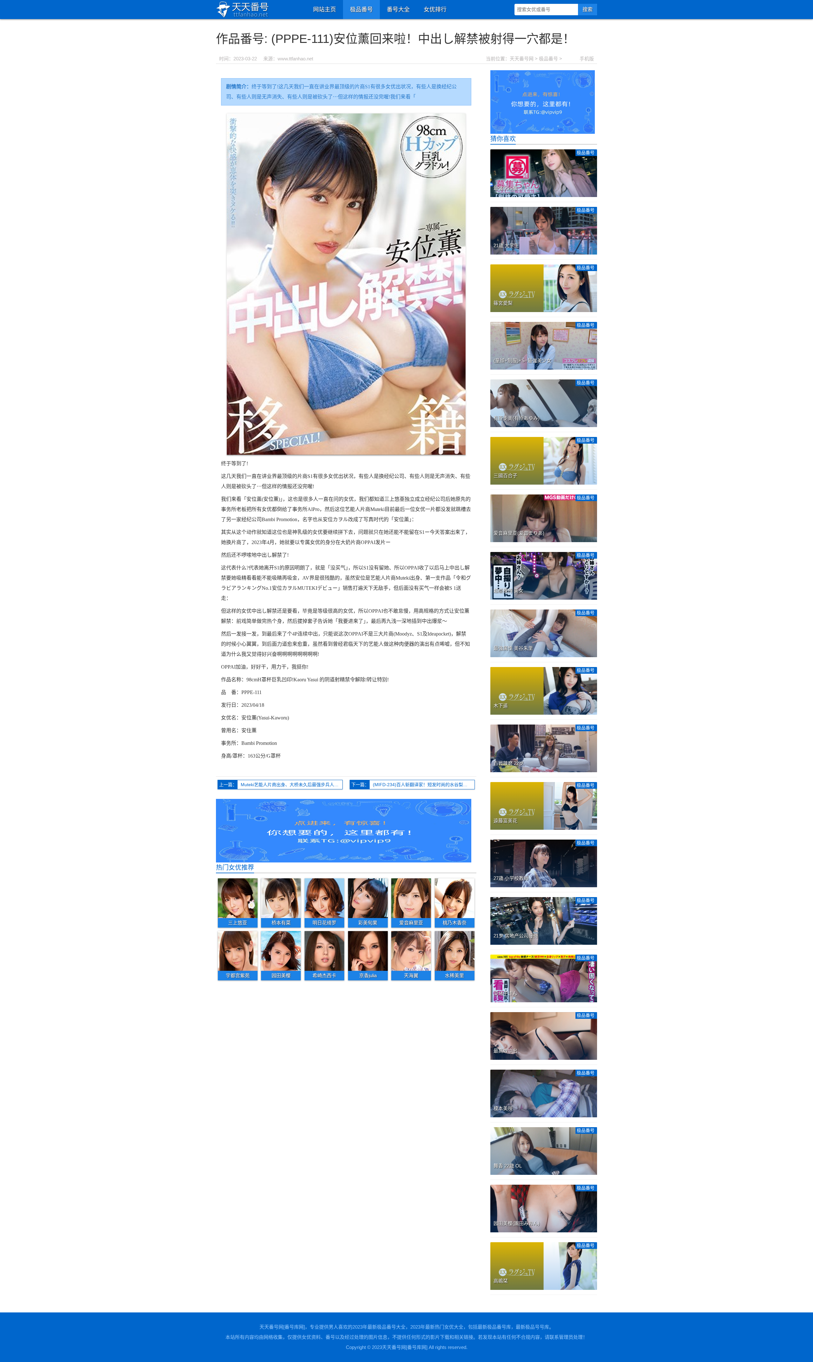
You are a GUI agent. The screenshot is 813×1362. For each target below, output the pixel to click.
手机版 (587, 58)
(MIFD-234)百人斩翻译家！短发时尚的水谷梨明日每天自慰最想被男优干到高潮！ (424, 784)
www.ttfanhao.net (295, 58)
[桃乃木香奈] (454, 898)
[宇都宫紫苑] (238, 951)
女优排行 (435, 9)
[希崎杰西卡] (324, 951)
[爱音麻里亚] (411, 898)
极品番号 (361, 9)
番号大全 (398, 9)
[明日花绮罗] (324, 898)
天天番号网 (522, 58)
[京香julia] (368, 951)
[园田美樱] (281, 951)
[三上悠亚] (238, 898)
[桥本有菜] (281, 898)
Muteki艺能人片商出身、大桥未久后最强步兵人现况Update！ (292, 784)
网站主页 (324, 9)
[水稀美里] (454, 951)
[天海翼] (411, 951)
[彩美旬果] (368, 898)
